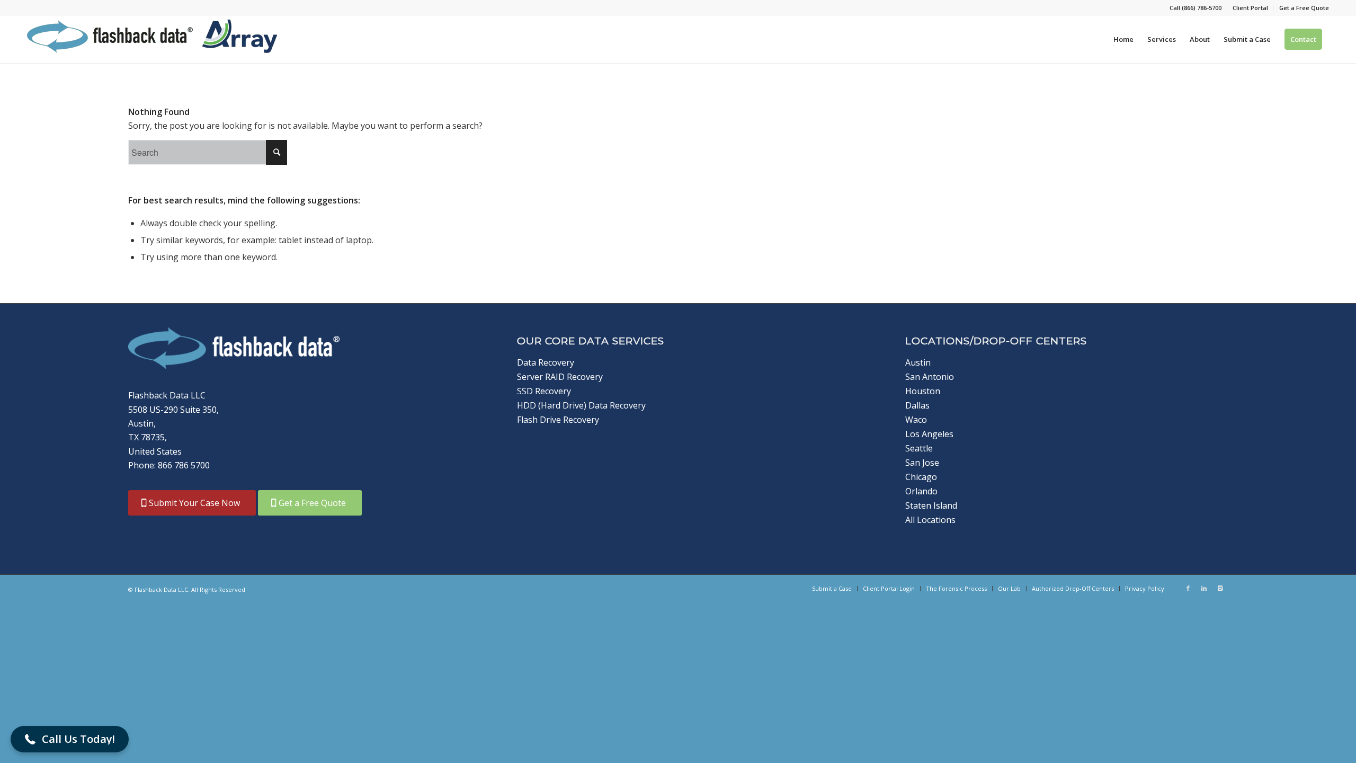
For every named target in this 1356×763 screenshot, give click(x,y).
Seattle (919, 448)
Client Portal (1250, 8)
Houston (922, 391)
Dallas (917, 405)
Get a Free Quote (1304, 8)
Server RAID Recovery (560, 377)
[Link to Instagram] (1220, 588)
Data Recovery (545, 362)
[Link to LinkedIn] (1204, 588)
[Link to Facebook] (1188, 588)
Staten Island (931, 505)
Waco (916, 419)
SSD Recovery (544, 391)
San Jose (922, 462)
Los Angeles (929, 434)
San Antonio (929, 377)
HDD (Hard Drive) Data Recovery (581, 405)
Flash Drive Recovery (558, 419)
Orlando (921, 491)
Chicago (921, 477)
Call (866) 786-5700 (1195, 8)
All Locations (930, 520)
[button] (70, 739)
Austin (918, 362)
